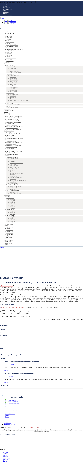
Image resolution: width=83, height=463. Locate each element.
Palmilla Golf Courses (11, 125)
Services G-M (9, 231)
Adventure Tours (10, 33)
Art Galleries (12, 400)
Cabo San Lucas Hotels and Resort (14, 133)
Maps (5, 139)
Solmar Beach (13, 96)
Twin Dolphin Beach (14, 82)
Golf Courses (7, 113)
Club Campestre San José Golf (13, 120)
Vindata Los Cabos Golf (12, 128)
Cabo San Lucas (10, 65)
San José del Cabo (10, 85)
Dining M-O (12, 205)
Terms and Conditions (9, 424)
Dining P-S (12, 206)
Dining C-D (12, 201)
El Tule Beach (13, 77)
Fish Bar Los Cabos (14, 167)
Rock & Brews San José (15, 193)
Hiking (8, 43)
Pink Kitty (12, 174)
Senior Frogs (13, 179)
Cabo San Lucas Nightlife (12, 157)
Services (6, 225)
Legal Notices (7, 423)
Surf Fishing (9, 55)
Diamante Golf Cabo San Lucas (13, 122)
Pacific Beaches (10, 93)
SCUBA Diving (10, 50)
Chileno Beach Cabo (14, 75)
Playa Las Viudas (14, 80)
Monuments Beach (14, 78)
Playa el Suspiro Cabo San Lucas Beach (19, 100)
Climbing (8, 39)
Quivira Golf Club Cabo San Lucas (14, 126)
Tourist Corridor (10, 74)
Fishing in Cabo (10, 42)
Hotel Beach (12, 88)
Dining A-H (12, 211)
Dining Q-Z (12, 214)
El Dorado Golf (10, 123)
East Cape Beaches (14, 107)
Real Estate (6, 12)
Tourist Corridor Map (11, 152)
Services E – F (9, 230)
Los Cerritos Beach (14, 94)
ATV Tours (9, 36)
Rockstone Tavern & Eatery (16, 177)
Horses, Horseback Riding (12, 45)
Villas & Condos (7, 15)
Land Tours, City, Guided (12, 46)
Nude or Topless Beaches (15, 72)
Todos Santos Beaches (15, 104)
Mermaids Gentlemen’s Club (16, 173)
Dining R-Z (12, 221)
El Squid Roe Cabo (14, 166)
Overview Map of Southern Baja (13, 145)
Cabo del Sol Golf (10, 115)
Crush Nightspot (13, 164)
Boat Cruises (9, 37)
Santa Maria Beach (14, 81)
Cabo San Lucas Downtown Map (14, 142)
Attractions (6, 5)
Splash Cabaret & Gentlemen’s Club (18, 180)
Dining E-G (12, 202)
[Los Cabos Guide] (2, 18)
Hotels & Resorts (7, 9)
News (4, 10)
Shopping (5, 13)
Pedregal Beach (13, 97)
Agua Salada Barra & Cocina (16, 160)
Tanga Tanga (13, 182)
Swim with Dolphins (11, 58)
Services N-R (9, 233)
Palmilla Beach (13, 90)
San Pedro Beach (14, 101)
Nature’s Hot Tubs (10, 47)
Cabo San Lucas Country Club (13, 117)
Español (6, 244)
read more (6, 370)
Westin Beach (13, 84)
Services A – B (9, 227)
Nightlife (6, 155)
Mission (7, 415)
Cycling (8, 40)
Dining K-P (12, 219)
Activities (6, 31)
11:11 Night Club (14, 192)
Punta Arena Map (10, 148)
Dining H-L (12, 203)
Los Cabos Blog (13, 401)
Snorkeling (9, 53)
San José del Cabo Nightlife (12, 190)
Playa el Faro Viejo (14, 98)
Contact (5, 6)
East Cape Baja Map (11, 144)
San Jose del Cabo (10, 135)
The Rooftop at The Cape (15, 187)
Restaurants (7, 196)
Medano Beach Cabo (14, 71)
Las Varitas (12, 170)
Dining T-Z (12, 208)
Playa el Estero (13, 91)
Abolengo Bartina (14, 158)
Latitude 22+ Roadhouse (15, 186)
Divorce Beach (13, 68)
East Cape (8, 106)
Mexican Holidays (14, 403)
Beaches (6, 64)
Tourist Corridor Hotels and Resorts (14, 138)
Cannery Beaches (14, 66)
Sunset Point (12, 189)
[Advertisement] (41, 263)
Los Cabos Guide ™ (34, 427)
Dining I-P (12, 212)
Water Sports (9, 59)
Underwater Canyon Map (12, 154)
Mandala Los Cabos (14, 171)
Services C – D (9, 228)
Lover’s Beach (13, 69)
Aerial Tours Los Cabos (11, 34)
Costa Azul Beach (14, 87)
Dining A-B (12, 199)
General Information (10, 414)
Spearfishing (9, 52)
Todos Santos (9, 103)
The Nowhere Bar (14, 183)
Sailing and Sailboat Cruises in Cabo (14, 49)
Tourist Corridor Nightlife (12, 184)
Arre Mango (12, 161)
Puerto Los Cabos (10, 222)
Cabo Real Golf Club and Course (14, 116)
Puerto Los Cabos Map (11, 147)
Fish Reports (6, 7)
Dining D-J (12, 218)
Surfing (8, 56)
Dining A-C (12, 217)
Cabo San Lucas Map (11, 141)
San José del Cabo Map (11, 150)
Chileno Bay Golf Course (12, 119)
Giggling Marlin (13, 168)
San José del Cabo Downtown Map (14, 151)
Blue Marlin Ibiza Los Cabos (16, 163)
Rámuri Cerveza (13, 176)
